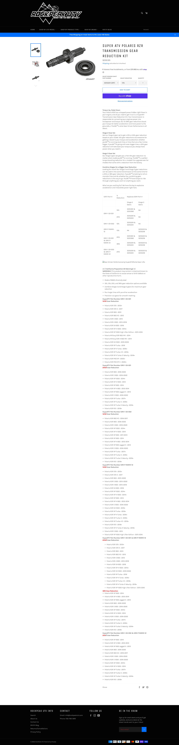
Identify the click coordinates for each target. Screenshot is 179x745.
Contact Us (34, 722)
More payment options (125, 101)
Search (33, 715)
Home (32, 29)
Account (146, 29)
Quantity (141, 78)
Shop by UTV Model (47, 29)
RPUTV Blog (107, 29)
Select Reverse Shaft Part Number (110, 77)
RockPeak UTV (39, 742)
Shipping (106, 63)
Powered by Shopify (50, 742)
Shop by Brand (91, 29)
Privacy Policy (35, 732)
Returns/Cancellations (39, 729)
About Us (33, 719)
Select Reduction (126, 78)
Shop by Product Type (70, 29)
